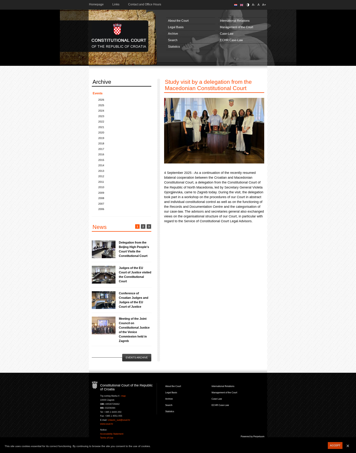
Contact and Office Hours (144, 4)
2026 (101, 99)
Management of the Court (236, 27)
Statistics (174, 46)
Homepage (96, 4)
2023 (101, 116)
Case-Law (226, 33)
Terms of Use (106, 438)
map (123, 396)
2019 (101, 138)
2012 (101, 176)
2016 (101, 154)
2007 (101, 203)
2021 (101, 127)
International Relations (235, 20)
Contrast (248, 4)
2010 (101, 187)
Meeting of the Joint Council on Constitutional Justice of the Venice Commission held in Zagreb (134, 330)
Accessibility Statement (111, 434)
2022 (101, 121)
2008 (101, 198)
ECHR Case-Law (231, 40)
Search (172, 40)
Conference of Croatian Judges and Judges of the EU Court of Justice (133, 300)
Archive (173, 33)
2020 (101, 132)
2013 (101, 170)
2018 (101, 143)
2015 (101, 159)
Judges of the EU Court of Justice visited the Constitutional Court (135, 274)
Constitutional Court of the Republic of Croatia (119, 36)
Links (115, 4)
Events (98, 93)
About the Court (178, 20)
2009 (101, 192)
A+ (264, 4)
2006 (101, 209)
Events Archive (137, 357)
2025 (101, 105)
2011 (101, 181)
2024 (101, 110)
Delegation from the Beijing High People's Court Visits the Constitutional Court (134, 249)
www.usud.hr (106, 424)
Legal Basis (176, 27)
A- (253, 4)
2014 (101, 165)
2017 (101, 149)
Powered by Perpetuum (252, 436)
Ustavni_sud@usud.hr (119, 420)
